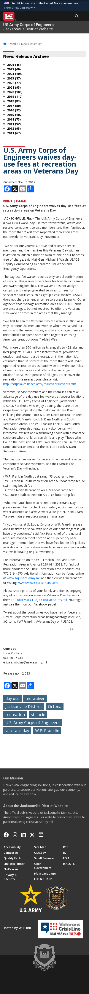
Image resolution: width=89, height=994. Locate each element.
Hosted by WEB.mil (17, 928)
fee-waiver (35, 698)
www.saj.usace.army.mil (23, 578)
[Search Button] (75, 16)
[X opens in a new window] (32, 835)
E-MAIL (21, 201)
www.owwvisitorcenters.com (37, 583)
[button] (20, 8)
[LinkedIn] (23, 835)
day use (12, 698)
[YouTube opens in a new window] (41, 835)
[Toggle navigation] (82, 16)
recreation (15, 714)
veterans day (17, 730)
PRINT (8, 201)
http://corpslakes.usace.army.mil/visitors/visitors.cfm (39, 384)
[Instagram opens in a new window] (15, 835)
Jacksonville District (23, 706)
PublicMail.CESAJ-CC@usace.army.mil (41, 600)
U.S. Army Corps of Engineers (32, 722)
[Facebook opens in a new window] (6, 835)
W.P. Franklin (47, 730)
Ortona (54, 706)
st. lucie (38, 714)
